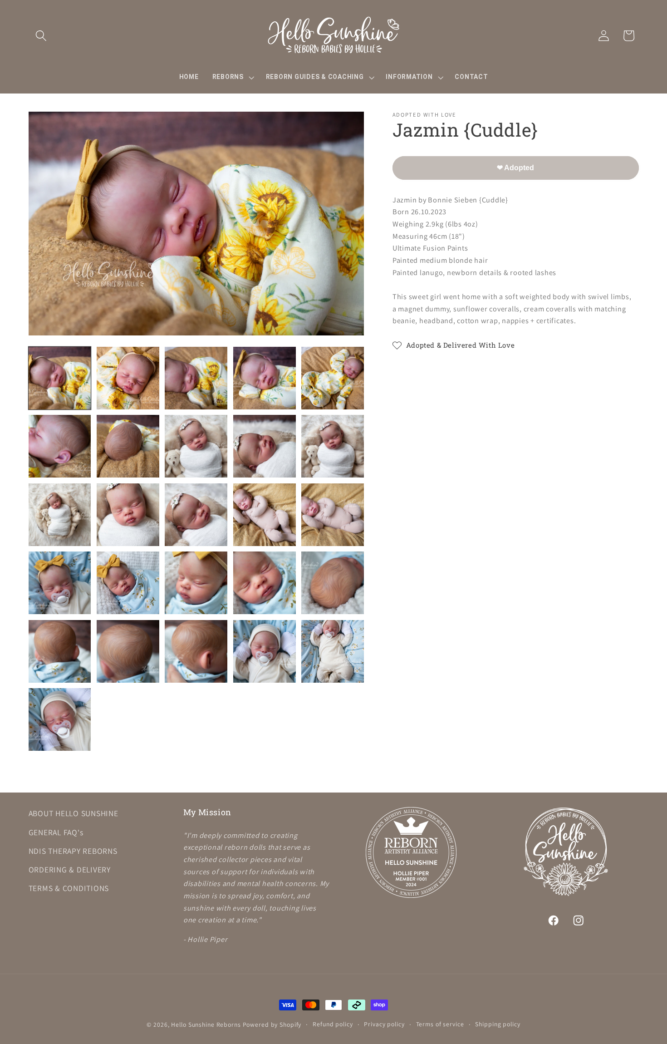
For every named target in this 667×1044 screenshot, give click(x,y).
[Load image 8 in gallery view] (196, 446)
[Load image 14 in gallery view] (264, 514)
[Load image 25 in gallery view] (332, 651)
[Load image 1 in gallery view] (60, 378)
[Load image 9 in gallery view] (264, 446)
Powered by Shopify (272, 1024)
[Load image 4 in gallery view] (264, 378)
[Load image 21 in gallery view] (60, 651)
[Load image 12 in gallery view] (128, 514)
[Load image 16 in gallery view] (60, 583)
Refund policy (333, 1024)
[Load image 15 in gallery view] (332, 514)
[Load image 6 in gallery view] (60, 446)
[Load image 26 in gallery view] (60, 719)
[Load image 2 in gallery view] (128, 378)
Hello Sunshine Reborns (205, 1024)
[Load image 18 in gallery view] (196, 583)
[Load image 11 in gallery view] (60, 514)
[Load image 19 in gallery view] (264, 583)
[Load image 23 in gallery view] (196, 651)
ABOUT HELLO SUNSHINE (73, 813)
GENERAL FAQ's (56, 832)
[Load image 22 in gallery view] (128, 651)
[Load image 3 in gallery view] (196, 378)
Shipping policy (497, 1024)
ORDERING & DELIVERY (70, 869)
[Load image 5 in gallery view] (332, 378)
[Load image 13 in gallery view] (196, 514)
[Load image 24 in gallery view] (264, 651)
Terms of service (440, 1024)
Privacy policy (384, 1024)
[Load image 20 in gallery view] (332, 583)
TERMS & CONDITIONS (69, 888)
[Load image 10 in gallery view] (332, 446)
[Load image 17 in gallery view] (128, 583)
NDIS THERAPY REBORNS (73, 850)
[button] (41, 35)
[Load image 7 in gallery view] (128, 446)
